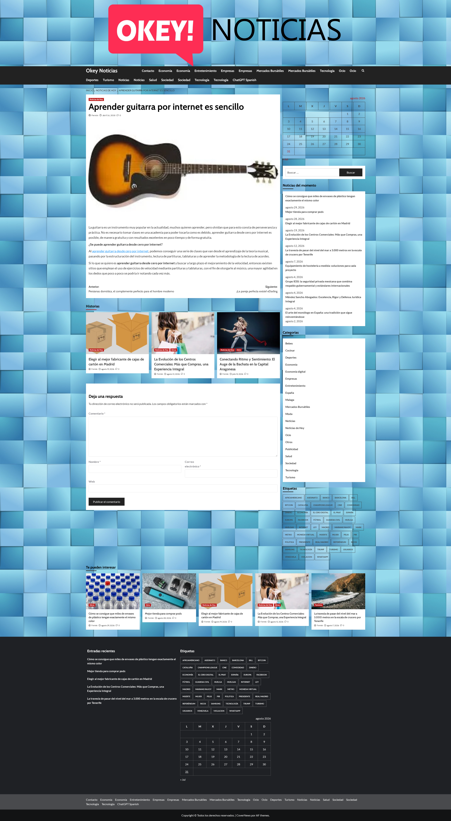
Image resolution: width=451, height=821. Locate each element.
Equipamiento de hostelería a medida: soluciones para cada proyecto (320, 267)
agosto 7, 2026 (333, 625)
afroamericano (293, 497)
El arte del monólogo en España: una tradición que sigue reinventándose (318, 314)
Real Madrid (321, 542)
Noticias (123, 80)
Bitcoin (289, 505)
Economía (165, 71)
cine (340, 505)
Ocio (342, 71)
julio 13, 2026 (237, 374)
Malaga (289, 399)
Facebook (303, 520)
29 (347, 144)
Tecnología (327, 71)
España (289, 392)
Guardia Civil (333, 520)
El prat (337, 512)
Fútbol (317, 520)
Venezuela (290, 557)
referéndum (339, 542)
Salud (153, 80)
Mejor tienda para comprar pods (304, 211)
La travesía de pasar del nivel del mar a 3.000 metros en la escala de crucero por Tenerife (323, 252)
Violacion (306, 557)
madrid (325, 527)
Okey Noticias (102, 70)
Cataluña (303, 505)
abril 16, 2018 (109, 115)
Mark (359, 527)
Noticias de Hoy (96, 99)
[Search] (363, 71)
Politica (289, 542)
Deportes (92, 80)
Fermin (95, 115)
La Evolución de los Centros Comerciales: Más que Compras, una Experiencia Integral (181, 364)
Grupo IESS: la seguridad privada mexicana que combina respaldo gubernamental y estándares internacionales (318, 283)
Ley (315, 527)
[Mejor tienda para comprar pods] (169, 591)
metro (288, 534)
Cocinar (290, 350)
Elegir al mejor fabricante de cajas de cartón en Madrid (317, 223)
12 (312, 128)
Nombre (95, 461)
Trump (320, 549)
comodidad (353, 505)
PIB (355, 534)
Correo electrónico (193, 464)
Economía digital (295, 371)
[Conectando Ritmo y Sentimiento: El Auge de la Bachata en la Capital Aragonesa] (248, 333)
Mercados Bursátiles (270, 71)
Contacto (148, 71)
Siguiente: (257, 289)
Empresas (227, 71)
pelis (346, 534)
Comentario (97, 413)
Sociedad (167, 80)
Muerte (323, 534)
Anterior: (131, 289)
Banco (326, 497)
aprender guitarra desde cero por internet (120, 251)
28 (335, 144)
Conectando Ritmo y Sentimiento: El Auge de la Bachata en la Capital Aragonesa (247, 364)
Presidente (304, 542)
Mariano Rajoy (343, 527)
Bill (353, 497)
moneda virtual (305, 534)
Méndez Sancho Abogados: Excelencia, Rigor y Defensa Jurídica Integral (323, 299)
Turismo (108, 80)
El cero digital (320, 512)
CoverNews (243, 815)
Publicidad (291, 449)
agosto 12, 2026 (173, 374)
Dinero (288, 512)
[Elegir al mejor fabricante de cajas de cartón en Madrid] (117, 333)
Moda (288, 413)
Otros (173, 350)
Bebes (289, 343)
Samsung (290, 549)
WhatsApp (322, 557)
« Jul (285, 159)
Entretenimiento (205, 71)
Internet (303, 527)
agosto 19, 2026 (107, 369)
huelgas (289, 527)
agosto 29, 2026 (108, 625)
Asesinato (312, 497)
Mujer (335, 534)
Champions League (323, 505)
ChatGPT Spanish (244, 80)
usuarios (348, 549)
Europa (289, 520)
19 (312, 136)
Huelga (349, 520)
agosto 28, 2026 (164, 618)
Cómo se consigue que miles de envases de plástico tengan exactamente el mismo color (320, 198)
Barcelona (340, 497)
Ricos (354, 542)
